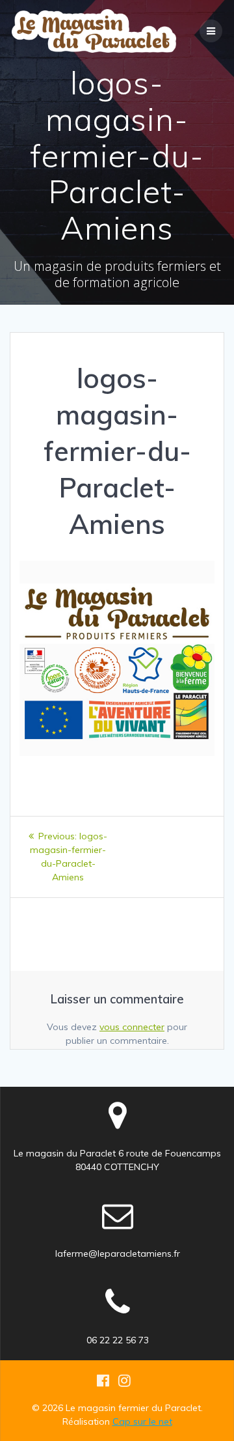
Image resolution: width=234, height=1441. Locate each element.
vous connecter (131, 1027)
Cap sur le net (142, 1421)
